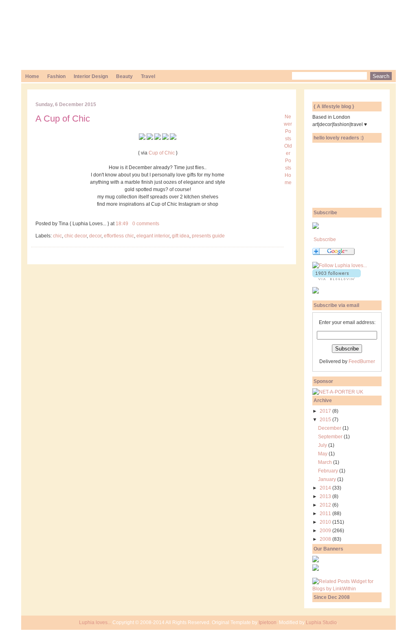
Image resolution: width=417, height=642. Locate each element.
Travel (148, 76)
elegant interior (152, 236)
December (330, 428)
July (323, 445)
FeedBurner (362, 361)
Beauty (124, 76)
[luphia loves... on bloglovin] (339, 265)
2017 (326, 411)
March (325, 462)
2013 (326, 496)
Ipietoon (268, 622)
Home (32, 76)
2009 (326, 530)
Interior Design (91, 76)
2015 (326, 419)
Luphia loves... (95, 622)
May (323, 454)
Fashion (56, 76)
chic (57, 236)
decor (95, 236)
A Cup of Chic (62, 118)
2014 (326, 488)
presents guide (208, 236)
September (331, 437)
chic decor (75, 236)
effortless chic (119, 236)
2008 (326, 539)
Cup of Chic (162, 153)
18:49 (122, 223)
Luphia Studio (321, 622)
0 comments (145, 223)
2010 (326, 522)
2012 (326, 505)
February (328, 471)
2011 (326, 513)
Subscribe (325, 239)
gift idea (180, 236)
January (327, 479)
